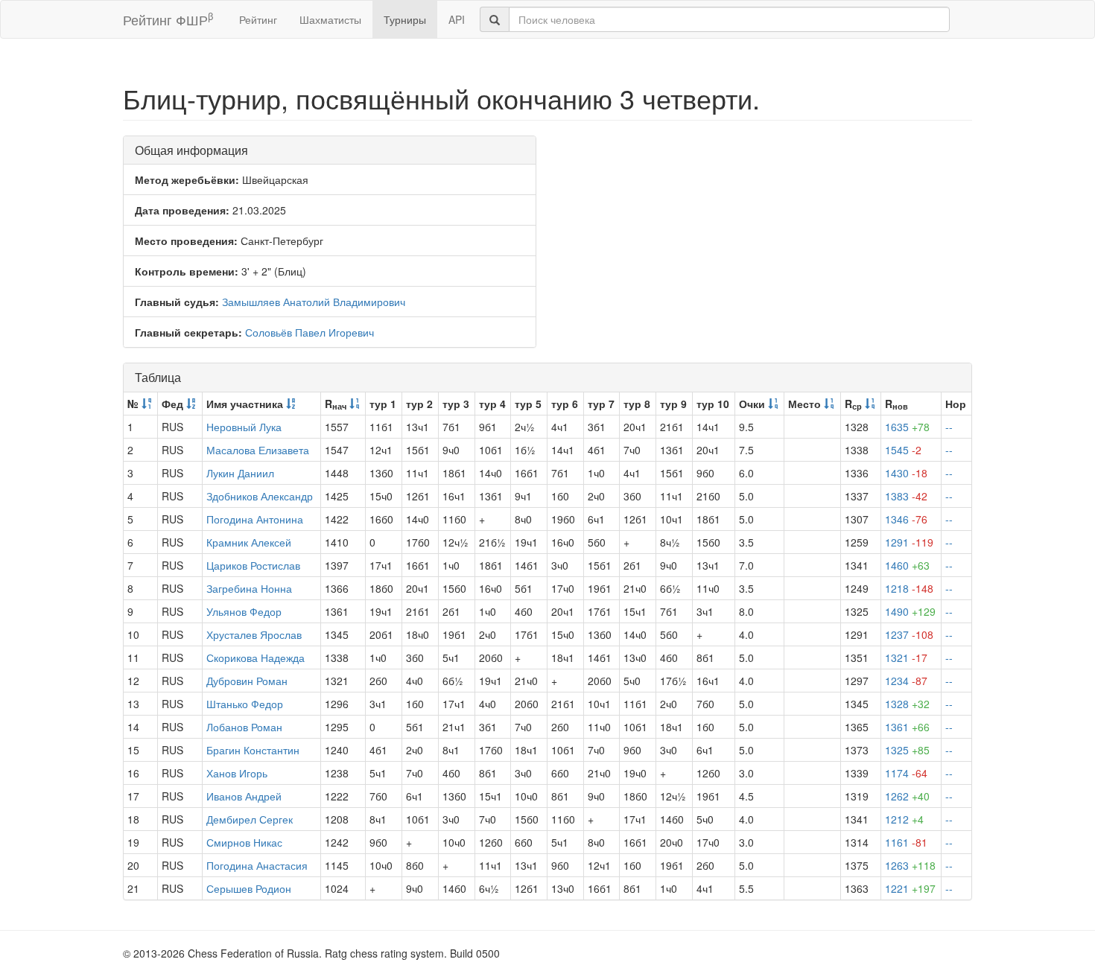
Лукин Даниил (240, 472)
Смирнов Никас (244, 842)
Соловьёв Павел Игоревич (309, 332)
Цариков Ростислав (253, 565)
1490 (910, 611)
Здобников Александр (259, 495)
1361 (907, 726)
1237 (909, 634)
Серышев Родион (248, 888)
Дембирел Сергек (249, 819)
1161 (906, 842)
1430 (906, 472)
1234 (906, 680)
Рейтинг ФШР (168, 19)
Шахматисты (330, 19)
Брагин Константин (252, 749)
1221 (910, 888)
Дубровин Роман (247, 680)
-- (949, 426)
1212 (904, 819)
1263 (910, 865)
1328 (907, 703)
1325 (907, 749)
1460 (907, 565)
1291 (909, 542)
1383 (906, 495)
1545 (903, 449)
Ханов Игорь (236, 772)
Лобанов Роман (244, 726)
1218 (909, 588)
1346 (906, 519)
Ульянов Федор (244, 611)
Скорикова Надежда (255, 657)
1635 (907, 426)
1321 (906, 657)
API (456, 19)
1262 (907, 796)
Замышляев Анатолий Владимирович (313, 301)
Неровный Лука (244, 426)
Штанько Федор (244, 703)
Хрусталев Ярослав (254, 634)
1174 (906, 772)
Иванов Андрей (244, 796)
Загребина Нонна (249, 588)
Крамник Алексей (248, 542)
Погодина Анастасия (257, 865)
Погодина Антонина (254, 519)
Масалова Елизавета (257, 449)
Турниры (405, 19)
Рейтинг (258, 19)
